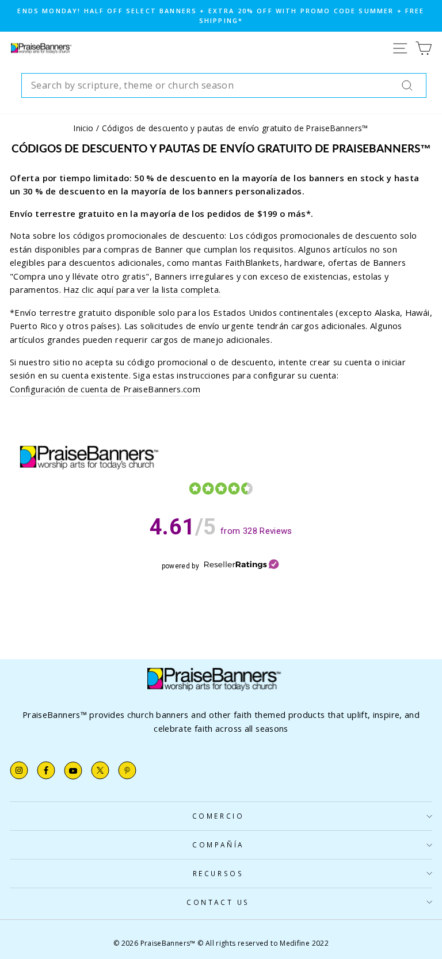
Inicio (83, 128)
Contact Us (217, 902)
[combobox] (223, 85)
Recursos (218, 873)
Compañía (217, 844)
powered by (181, 566)
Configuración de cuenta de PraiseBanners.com (105, 389)
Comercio (218, 815)
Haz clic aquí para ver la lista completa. (141, 289)
